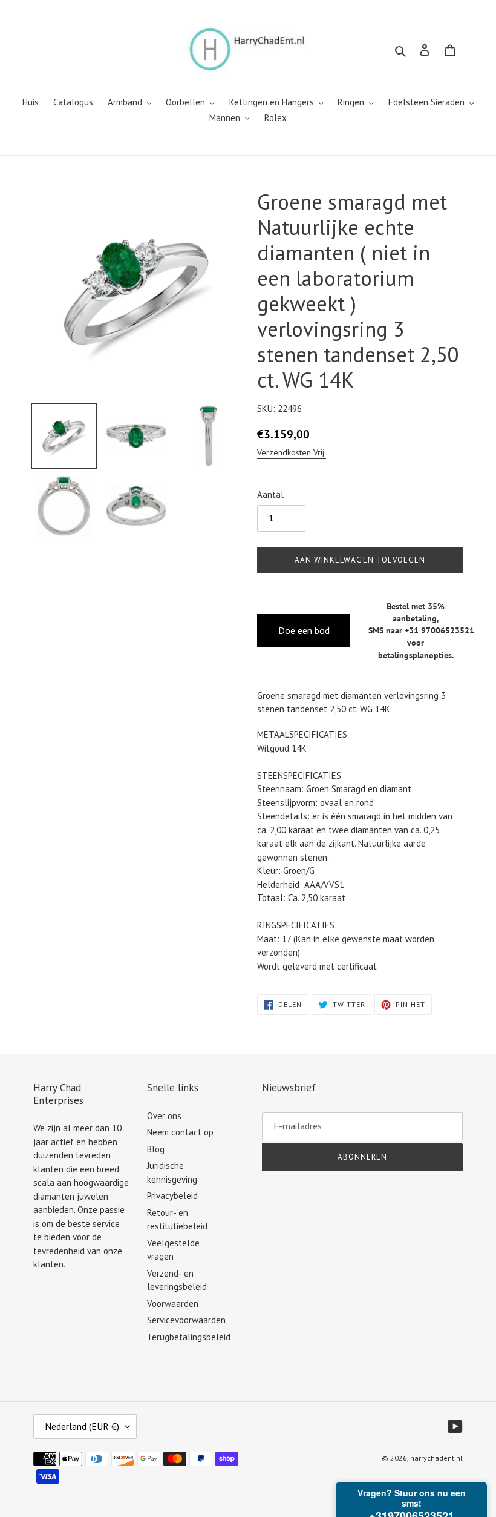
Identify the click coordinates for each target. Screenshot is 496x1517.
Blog (156, 1149)
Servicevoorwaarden (186, 1320)
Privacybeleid (172, 1195)
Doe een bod (304, 630)
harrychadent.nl (436, 1457)
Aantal (270, 494)
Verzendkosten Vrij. (291, 452)
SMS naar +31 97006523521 (421, 630)
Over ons (164, 1116)
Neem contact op (180, 1132)
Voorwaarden (172, 1303)
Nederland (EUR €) (82, 1426)
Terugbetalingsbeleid (188, 1337)
